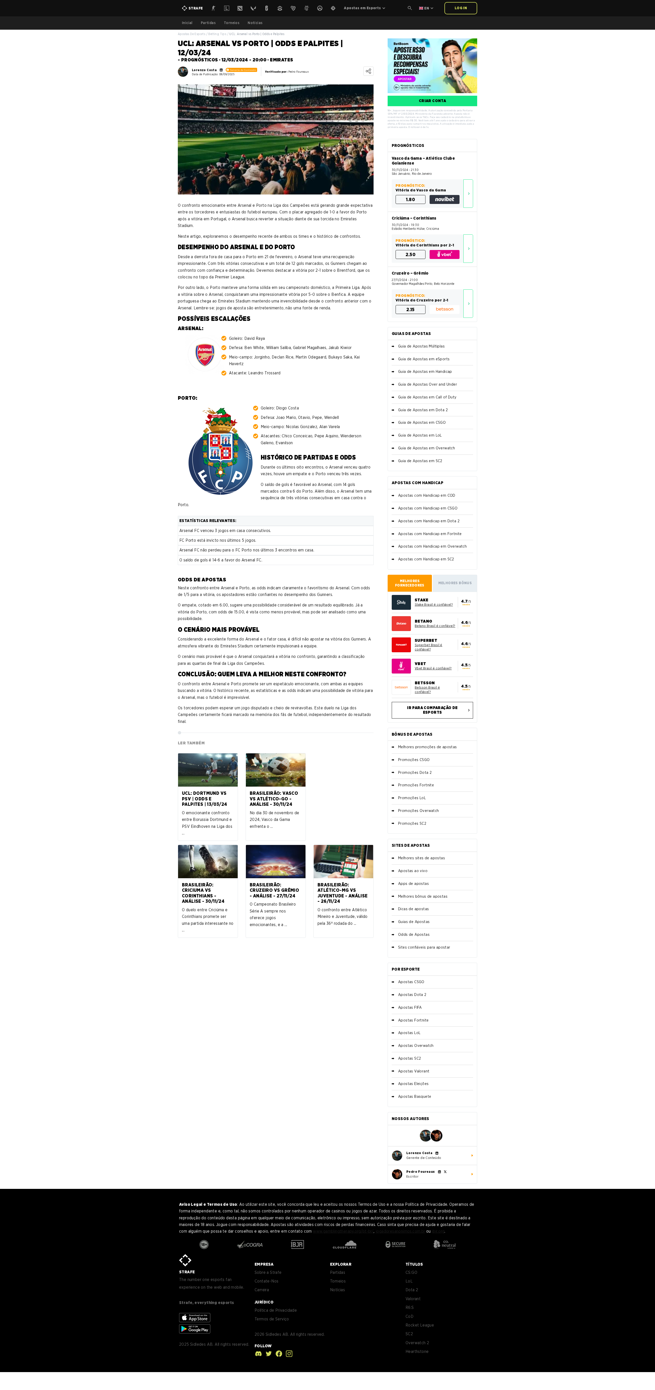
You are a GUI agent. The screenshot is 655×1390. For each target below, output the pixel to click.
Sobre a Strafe (268, 1272)
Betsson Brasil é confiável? (427, 689)
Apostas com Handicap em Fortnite (430, 533)
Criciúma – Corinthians (414, 218)
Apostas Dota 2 (412, 994)
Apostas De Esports (191, 34)
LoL (409, 1281)
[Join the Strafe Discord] (258, 1354)
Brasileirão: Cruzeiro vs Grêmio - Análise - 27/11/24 (274, 890)
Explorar (340, 1264)
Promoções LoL (412, 798)
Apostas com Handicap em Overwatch (432, 546)
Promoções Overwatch (418, 810)
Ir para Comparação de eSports (432, 710)
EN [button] (426, 8)
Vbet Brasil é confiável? (433, 668)
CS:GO (411, 1272)
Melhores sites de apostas (421, 858)
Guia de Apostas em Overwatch (426, 448)
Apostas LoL (409, 1032)
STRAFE (187, 1271)
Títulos (414, 1264)
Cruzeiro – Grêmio (410, 273)
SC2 (409, 1333)
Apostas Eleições (413, 1083)
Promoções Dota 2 (415, 772)
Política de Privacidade (276, 1310)
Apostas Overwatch (416, 1045)
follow (263, 1345)
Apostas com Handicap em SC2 (426, 559)
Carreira (262, 1289)
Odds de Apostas (414, 934)
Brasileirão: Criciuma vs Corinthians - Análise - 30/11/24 (203, 893)
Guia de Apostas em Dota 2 (423, 410)
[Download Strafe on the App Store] (194, 1317)
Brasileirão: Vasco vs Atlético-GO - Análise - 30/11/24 (274, 798)
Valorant (413, 1298)
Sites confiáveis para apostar (424, 947)
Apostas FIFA (410, 1007)
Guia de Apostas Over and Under (427, 384)
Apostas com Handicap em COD (426, 495)
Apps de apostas (413, 883)
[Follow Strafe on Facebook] (277, 1354)
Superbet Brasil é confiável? (428, 647)
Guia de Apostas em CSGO (422, 422)
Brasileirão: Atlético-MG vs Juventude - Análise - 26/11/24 (343, 893)
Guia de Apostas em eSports (424, 359)
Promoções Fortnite (416, 785)
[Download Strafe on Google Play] (194, 1328)
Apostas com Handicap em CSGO (427, 508)
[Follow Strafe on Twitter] (267, 1354)
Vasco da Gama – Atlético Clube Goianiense (423, 161)
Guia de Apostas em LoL (420, 435)
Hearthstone (417, 1351)
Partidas (208, 23)
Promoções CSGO (414, 759)
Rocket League (420, 1325)
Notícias (255, 23)
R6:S (410, 1307)
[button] (409, 8)
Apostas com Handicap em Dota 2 (429, 521)
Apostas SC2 (409, 1058)
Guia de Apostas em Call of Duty (427, 397)
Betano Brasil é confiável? (435, 626)
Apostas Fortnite (413, 1020)
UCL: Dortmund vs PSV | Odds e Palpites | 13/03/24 (204, 798)
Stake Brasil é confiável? (434, 604)
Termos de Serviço (272, 1319)
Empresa (264, 1264)
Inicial (187, 23)
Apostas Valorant (413, 1071)
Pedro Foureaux (420, 1172)
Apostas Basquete (414, 1096)
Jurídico (264, 1302)
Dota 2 (412, 1289)
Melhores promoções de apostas (427, 747)
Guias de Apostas (414, 921)
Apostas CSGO (411, 982)
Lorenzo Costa (204, 70)
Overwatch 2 (417, 1342)
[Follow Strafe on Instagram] (288, 1354)
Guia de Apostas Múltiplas (421, 346)
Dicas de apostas (413, 909)
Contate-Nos (266, 1281)
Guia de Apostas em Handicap (425, 371)
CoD (409, 1316)
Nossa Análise (468, 193)
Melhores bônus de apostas (422, 896)
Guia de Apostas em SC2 (420, 461)
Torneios (231, 23)
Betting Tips (217, 34)
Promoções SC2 (412, 823)
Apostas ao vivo (413, 870)
